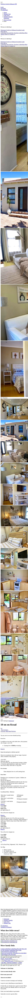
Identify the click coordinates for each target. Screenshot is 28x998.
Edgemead (6, 18)
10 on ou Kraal (7, 20)
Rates (9, 731)
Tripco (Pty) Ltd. (7, 959)
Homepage (3, 30)
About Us (6, 34)
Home (5, 12)
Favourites (3, 8)
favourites (18, 30)
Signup (2, 34)
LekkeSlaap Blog (23, 33)
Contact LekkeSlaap (6, 948)
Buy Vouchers (15, 33)
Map (7, 731)
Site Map (2, 958)
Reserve (3, 749)
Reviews (13, 731)
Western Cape (7, 14)
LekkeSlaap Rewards (6, 33)
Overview (3, 731)
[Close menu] (1, 24)
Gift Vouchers (5, 950)
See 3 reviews (4, 730)
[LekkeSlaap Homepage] (4, 10)
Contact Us (12, 34)
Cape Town (6, 15)
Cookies (20, 962)
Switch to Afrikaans (11, 30)
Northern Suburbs (8, 16)
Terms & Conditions (8, 958)
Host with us (4, 31)
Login (22, 30)
